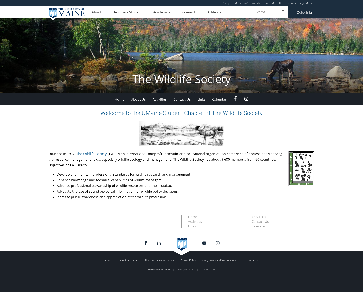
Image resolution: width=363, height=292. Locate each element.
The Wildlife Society (91, 153)
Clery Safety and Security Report (220, 260)
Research (189, 12)
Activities (160, 99)
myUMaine (306, 3)
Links (201, 99)
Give (266, 3)
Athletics (214, 12)
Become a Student (127, 12)
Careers (292, 3)
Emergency (252, 260)
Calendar (256, 3)
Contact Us (182, 99)
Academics (161, 12)
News (282, 3)
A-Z (246, 3)
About (96, 12)
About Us (138, 99)
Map (274, 3)
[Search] (283, 12)
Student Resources (128, 260)
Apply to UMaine (232, 3)
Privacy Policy (188, 260)
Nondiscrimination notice (159, 260)
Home (119, 99)
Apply (107, 260)
